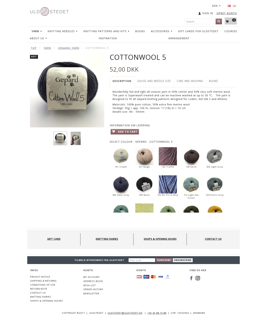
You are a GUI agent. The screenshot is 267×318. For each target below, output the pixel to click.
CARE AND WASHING (190, 81)
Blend (213, 81)
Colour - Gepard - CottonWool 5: (141, 141)
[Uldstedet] (49, 10)
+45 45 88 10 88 (156, 313)
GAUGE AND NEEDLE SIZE (154, 81)
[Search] (219, 21)
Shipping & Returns (43, 280)
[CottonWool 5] (67, 90)
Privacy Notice (40, 276)
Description (122, 81)
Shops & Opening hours (46, 300)
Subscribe (164, 260)
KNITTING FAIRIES (40, 296)
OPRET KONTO (227, 13)
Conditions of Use (42, 284)
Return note (38, 288)
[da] (229, 4)
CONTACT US (38, 292)
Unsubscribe (182, 260)
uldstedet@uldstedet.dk (125, 313)
